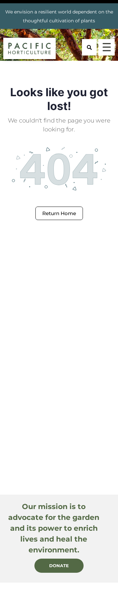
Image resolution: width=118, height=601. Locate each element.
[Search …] (89, 47)
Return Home (59, 213)
